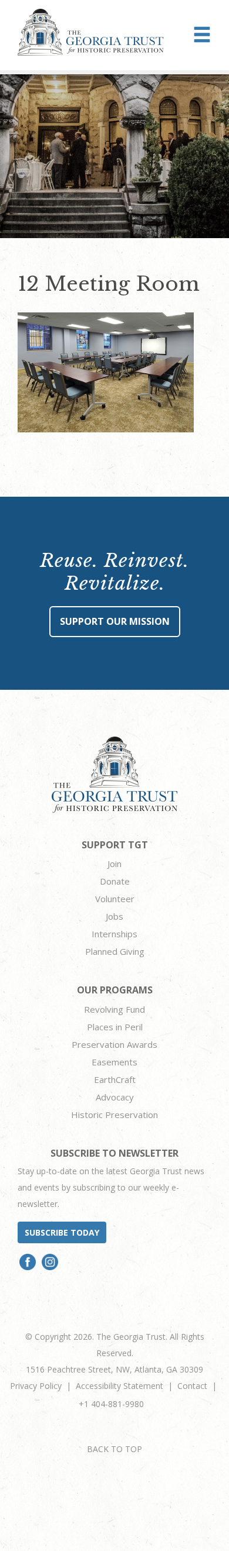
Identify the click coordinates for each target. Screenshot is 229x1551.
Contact (192, 1385)
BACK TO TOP (114, 1448)
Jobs (114, 916)
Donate (115, 881)
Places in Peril (115, 1027)
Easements (114, 1062)
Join (114, 863)
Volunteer (114, 899)
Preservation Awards (114, 1044)
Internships (114, 934)
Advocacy (115, 1097)
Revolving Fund (114, 1009)
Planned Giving (114, 951)
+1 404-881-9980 (111, 1403)
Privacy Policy (36, 1385)
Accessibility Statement (119, 1385)
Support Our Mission (115, 621)
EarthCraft (115, 1079)
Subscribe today (62, 1232)
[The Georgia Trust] (91, 32)
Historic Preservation (114, 1114)
